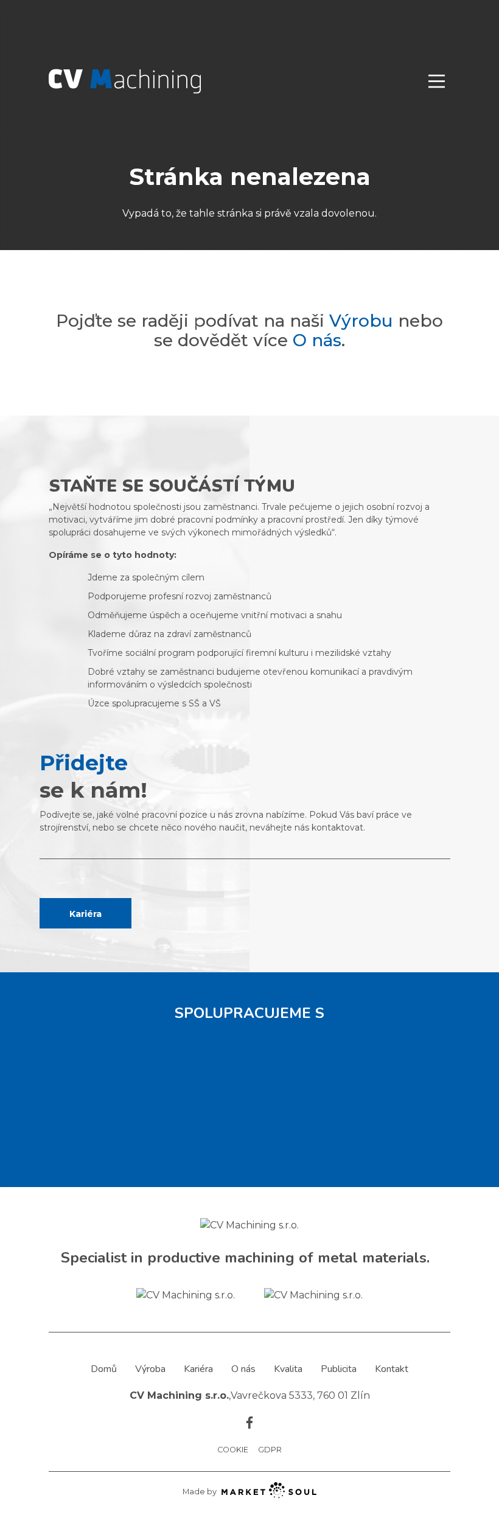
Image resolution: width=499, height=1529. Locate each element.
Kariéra (85, 913)
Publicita (339, 1369)
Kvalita (288, 1369)
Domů (104, 1369)
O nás (317, 340)
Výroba (150, 1369)
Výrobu (361, 320)
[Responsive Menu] (436, 81)
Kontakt (391, 1369)
